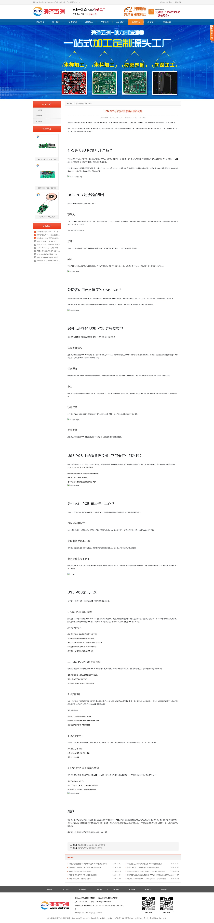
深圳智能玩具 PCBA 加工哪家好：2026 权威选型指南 (144, 864)
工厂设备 (116, 889)
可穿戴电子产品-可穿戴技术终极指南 (90, 848)
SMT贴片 (86, 918)
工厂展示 (120, 22)
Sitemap (99, 913)
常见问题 (39, 121)
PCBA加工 (78, 918)
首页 (75, 103)
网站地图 (178, 2)
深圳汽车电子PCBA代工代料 (47, 159)
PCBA (90, 9)
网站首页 (40, 22)
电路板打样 (94, 918)
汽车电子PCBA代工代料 (47, 217)
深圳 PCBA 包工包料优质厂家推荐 (80, 871)
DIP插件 (102, 918)
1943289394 (83, 902)
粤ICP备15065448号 (82, 913)
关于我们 (56, 22)
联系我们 (170, 2)
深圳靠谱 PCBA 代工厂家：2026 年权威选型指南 (85, 867)
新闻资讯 (136, 22)
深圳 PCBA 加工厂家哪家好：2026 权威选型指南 (143, 867)
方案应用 (105, 22)
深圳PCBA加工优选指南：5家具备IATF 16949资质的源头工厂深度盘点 (149, 875)
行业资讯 (39, 110)
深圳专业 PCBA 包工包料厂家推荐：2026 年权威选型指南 (146, 871)
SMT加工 (89, 22)
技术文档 (88, 103)
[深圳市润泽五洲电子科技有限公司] (50, 11)
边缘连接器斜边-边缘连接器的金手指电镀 (91, 845)
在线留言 (163, 2)
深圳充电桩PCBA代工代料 (47, 188)
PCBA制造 (72, 22)
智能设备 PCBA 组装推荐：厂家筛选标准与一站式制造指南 (146, 879)
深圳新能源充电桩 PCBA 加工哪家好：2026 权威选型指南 (88, 864)
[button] (3, 62)
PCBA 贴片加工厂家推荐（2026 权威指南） (83, 875)
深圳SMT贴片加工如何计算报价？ (80, 879)
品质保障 (132, 889)
